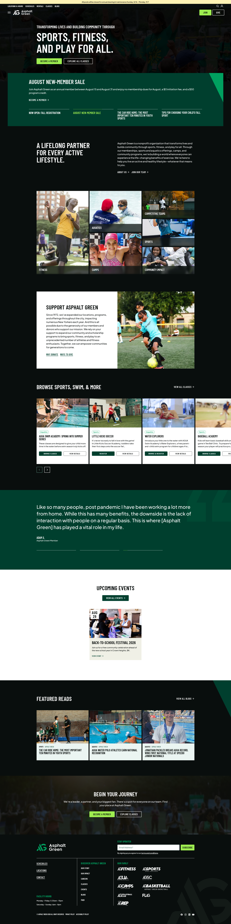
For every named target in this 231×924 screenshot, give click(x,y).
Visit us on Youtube (193, 914)
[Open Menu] (9, 12)
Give (218, 12)
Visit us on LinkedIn (189, 914)
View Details (75, 453)
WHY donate (52, 354)
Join (205, 12)
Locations (42, 870)
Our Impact (85, 873)
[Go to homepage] (22, 12)
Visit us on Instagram (185, 914)
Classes (49, 6)
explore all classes (78, 61)
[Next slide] (47, 470)
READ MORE (34, 96)
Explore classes (129, 814)
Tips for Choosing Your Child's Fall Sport (181, 114)
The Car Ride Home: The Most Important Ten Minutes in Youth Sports (135, 115)
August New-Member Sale (87, 112)
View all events (114, 598)
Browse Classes (50, 453)
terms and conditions (149, 853)
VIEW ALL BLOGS (184, 698)
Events (84, 889)
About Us (122, 172)
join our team (139, 172)
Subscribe (187, 847)
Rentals (40, 6)
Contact (41, 877)
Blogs (57, 6)
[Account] (221, 6)
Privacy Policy (70, 914)
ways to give (66, 354)
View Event (96, 656)
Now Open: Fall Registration (44, 112)
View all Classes (183, 386)
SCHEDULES (42, 863)
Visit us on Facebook (181, 914)
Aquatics (95, 747)
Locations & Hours (15, 6)
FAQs (83, 900)
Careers (84, 878)
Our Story (85, 868)
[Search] (217, 6)
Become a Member (49, 61)
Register (103, 453)
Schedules (29, 6)
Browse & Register (156, 453)
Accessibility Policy (82, 914)
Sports (41, 747)
